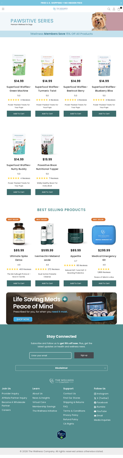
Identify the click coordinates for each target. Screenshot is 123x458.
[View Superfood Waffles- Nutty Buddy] (19, 143)
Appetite (75, 256)
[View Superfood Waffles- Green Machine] (19, 64)
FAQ (65, 406)
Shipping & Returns (73, 402)
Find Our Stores (71, 397)
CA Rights (68, 423)
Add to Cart (18, 113)
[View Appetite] (75, 234)
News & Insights (41, 397)
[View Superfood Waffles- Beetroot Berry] (75, 64)
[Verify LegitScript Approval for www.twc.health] (61, 438)
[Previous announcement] (2, 3)
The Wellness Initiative (45, 410)
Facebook (102, 402)
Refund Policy (70, 419)
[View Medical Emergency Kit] (104, 234)
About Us (38, 393)
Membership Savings (44, 406)
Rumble (101, 406)
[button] (118, 9)
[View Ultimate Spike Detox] (19, 234)
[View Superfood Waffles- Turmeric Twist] (47, 64)
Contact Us (69, 393)
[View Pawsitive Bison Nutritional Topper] (47, 143)
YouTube (102, 411)
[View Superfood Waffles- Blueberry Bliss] (104, 64)
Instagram (102, 393)
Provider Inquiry (10, 393)
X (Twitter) (103, 398)
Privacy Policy (70, 415)
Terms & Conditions (74, 410)
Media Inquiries (102, 419)
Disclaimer (61, 367)
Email (100, 415)
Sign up (84, 355)
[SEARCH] (109, 9)
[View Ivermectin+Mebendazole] (47, 234)
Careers (6, 409)
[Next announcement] (121, 3)
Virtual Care (39, 402)
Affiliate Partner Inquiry (14, 397)
